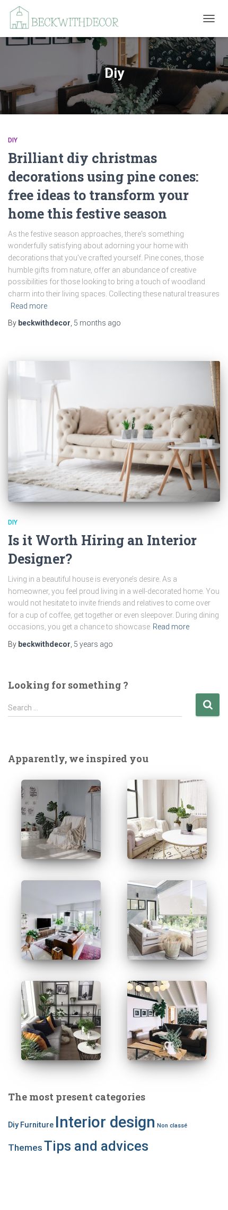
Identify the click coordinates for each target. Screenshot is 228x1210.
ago (97, 323)
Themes (25, 1147)
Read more (29, 306)
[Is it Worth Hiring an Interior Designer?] (114, 431)
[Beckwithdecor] (68, 18)
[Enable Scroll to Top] (207, 1189)
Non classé (172, 1125)
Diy (12, 140)
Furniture (37, 1125)
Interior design (105, 1122)
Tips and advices (96, 1146)
